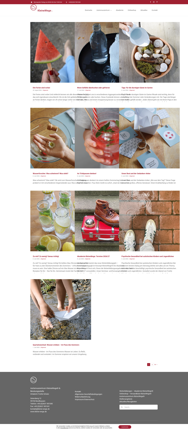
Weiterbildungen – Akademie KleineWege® (136, 391)
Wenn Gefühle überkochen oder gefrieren (93, 88)
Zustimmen (124, 427)
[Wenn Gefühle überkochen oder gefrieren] (105, 52)
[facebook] (150, 2)
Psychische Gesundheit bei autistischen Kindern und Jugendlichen (148, 256)
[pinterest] (157, 2)
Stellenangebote (125, 399)
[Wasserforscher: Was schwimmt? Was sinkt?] (60, 138)
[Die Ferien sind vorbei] (60, 52)
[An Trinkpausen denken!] (105, 138)
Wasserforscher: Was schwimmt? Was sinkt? (50, 173)
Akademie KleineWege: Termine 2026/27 (93, 256)
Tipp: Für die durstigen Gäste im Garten (137, 88)
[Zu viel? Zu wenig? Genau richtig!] (60, 221)
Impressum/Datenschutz (84, 399)
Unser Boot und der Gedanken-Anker (136, 173)
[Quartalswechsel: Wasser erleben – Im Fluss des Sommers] (60, 309)
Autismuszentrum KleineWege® (132, 396)
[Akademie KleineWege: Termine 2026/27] (105, 221)
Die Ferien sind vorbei (41, 88)
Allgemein (60, 54)
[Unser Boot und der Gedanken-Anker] (149, 138)
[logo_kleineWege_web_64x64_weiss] (33, 378)
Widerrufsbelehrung (82, 397)
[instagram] (153, 2)
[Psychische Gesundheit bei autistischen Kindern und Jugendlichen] (149, 221)
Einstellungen (64, 428)
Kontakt (78, 391)
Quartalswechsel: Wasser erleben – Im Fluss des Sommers (56, 345)
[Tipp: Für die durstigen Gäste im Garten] (149, 52)
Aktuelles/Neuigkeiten (128, 402)
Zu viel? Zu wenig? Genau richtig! (46, 256)
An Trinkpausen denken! (86, 173)
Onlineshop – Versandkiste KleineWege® (135, 394)
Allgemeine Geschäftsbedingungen (88, 394)
